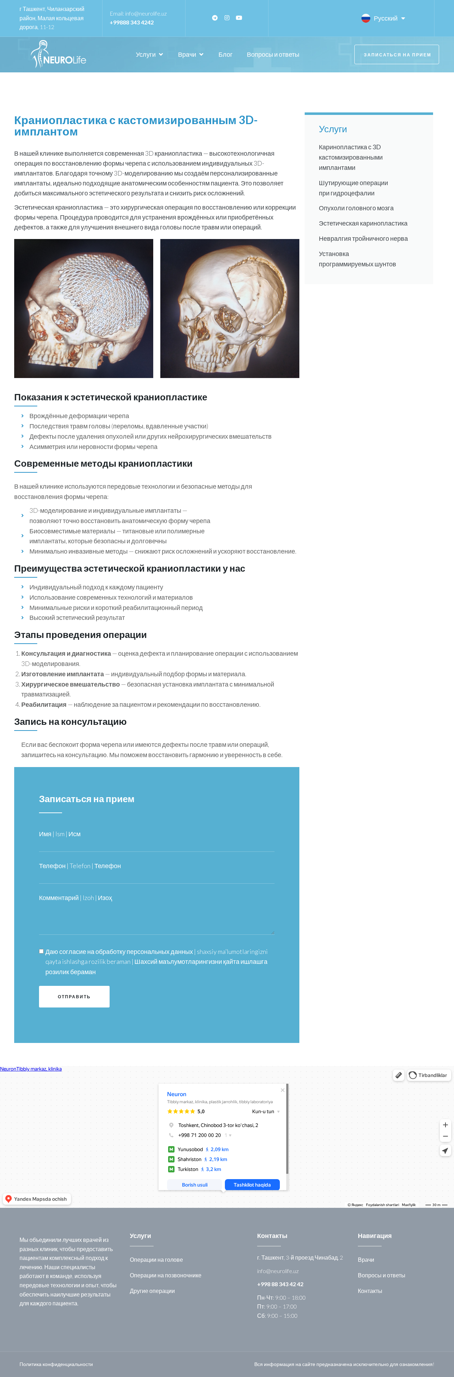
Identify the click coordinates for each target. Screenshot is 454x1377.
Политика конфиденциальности (56, 1364)
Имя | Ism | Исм (60, 834)
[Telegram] (215, 18)
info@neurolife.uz (146, 13)
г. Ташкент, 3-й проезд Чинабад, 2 (300, 1257)
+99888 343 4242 (132, 22)
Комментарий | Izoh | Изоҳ (75, 897)
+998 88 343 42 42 (280, 1284)
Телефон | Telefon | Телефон (80, 866)
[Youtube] (239, 18)
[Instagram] (227, 18)
